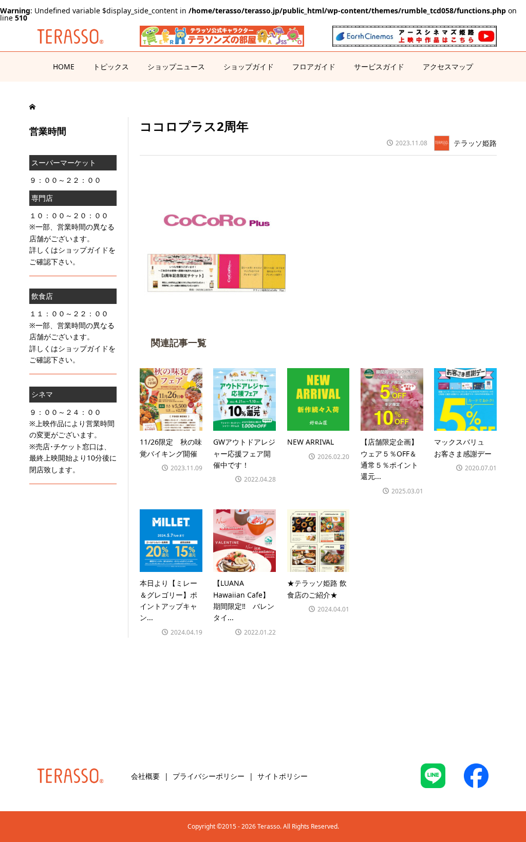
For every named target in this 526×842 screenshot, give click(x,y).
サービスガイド (379, 66)
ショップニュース (176, 66)
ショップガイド (248, 66)
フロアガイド (313, 66)
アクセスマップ (448, 66)
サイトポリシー (282, 776)
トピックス (111, 66)
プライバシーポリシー (209, 776)
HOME (63, 66)
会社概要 (145, 776)
